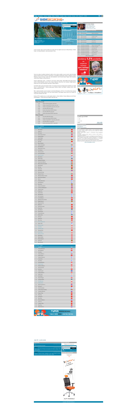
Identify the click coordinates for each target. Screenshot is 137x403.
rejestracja (63, 350)
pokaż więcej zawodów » (90, 55)
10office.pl (72, 401)
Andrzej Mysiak (39, 40)
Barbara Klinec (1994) (90, 27)
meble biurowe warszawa (82, 125)
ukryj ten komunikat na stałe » (90, 142)
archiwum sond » (100, 123)
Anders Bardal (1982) (90, 25)
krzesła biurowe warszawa (82, 127)
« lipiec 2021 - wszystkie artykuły (40, 340)
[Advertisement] (68, 7)
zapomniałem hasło (73, 350)
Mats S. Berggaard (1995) (91, 26)
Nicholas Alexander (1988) (91, 28)
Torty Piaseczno (80, 126)
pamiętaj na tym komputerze (68, 27)
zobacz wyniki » (100, 122)
